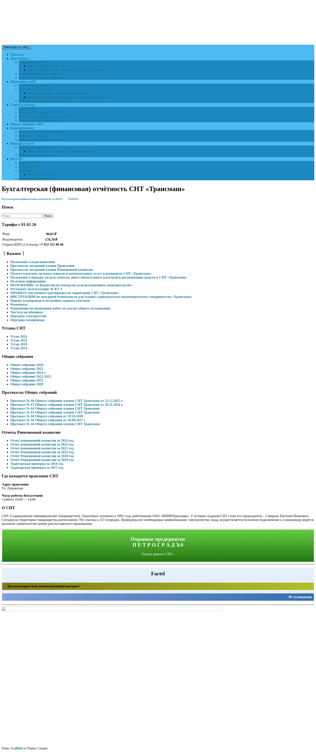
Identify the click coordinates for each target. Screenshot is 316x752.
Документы (19, 58)
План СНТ (27, 163)
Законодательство (33, 62)
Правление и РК (23, 81)
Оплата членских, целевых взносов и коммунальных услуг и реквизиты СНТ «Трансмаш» (81, 273)
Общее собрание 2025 (26, 369)
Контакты (27, 170)
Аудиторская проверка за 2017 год (36, 467)
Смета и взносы (22, 105)
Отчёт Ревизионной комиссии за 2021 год (42, 452)
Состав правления (33, 85)
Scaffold (16, 748)
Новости (16, 54)
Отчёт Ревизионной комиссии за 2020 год (42, 456)
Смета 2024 (28, 108)
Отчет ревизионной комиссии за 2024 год (42, 440)
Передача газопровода (36, 147)
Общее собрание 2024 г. (28, 372)
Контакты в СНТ (41, 174)
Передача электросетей (37, 155)
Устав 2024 (18, 336)
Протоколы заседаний (36, 89)
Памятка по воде (32, 136)
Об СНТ (16, 159)
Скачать (73, 199)
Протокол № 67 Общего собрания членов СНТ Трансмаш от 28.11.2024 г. (66, 404)
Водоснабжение (22, 128)
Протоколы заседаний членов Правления (60, 93)
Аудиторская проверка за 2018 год (36, 464)
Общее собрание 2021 (26, 380)
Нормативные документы (39, 74)
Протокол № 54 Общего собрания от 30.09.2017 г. (48, 420)
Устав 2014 (18, 348)
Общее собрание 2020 (26, 384)
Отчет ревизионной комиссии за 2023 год (42, 444)
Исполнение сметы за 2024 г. (41, 112)
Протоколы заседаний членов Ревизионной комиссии (69, 97)
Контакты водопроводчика (40, 139)
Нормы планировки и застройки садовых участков (67, 70)
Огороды (26, 166)
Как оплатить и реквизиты (40, 120)
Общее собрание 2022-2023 (30, 376)
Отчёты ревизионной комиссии (43, 101)
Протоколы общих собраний (41, 78)
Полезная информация (36, 178)
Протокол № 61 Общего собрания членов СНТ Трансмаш (55, 412)
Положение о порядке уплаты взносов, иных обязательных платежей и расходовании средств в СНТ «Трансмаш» (98, 277)
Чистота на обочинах (26, 312)
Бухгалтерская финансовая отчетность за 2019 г (32, 199)
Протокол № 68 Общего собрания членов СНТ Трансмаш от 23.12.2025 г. (66, 401)
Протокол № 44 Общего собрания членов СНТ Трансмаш (55, 424)
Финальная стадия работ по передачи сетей (61, 151)
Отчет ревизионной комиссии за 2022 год (42, 448)
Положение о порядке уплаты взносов (48, 116)
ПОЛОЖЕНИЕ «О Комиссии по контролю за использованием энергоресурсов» (71, 285)
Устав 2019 (18, 344)
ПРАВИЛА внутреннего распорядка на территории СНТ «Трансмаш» (64, 293)
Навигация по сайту (16, 47)
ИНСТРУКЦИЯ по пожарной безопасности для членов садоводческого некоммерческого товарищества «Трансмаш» (101, 297)
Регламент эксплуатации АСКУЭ (36, 289)
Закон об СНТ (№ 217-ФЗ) (47, 66)
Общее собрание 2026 (26, 124)
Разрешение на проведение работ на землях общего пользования (60, 308)
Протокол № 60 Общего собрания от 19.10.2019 (46, 416)
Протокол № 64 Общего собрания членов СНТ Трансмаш (55, 408)
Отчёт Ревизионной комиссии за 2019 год (42, 460)
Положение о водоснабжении (41, 132)
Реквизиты (19, 304)
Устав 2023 (18, 340)
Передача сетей (22, 143)
